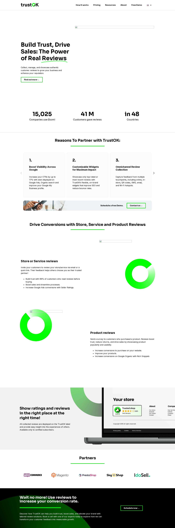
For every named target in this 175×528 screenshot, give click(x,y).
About (123, 5)
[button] (21, 173)
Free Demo (136, 5)
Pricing (96, 5)
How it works (82, 5)
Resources (110, 5)
